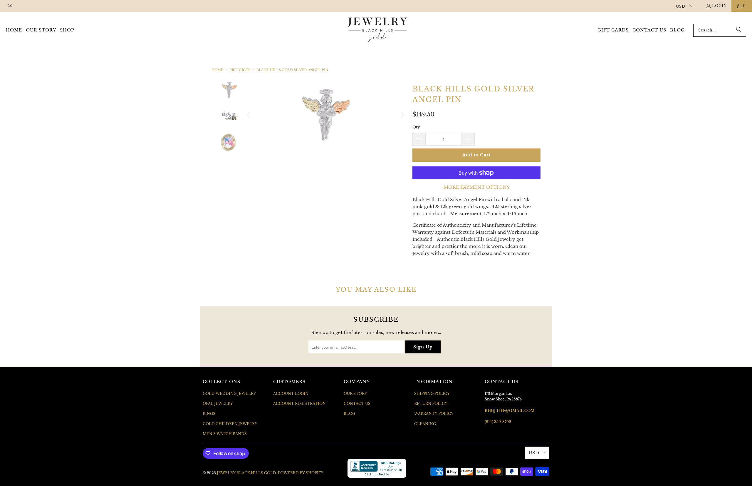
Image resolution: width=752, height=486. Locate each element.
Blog (349, 413)
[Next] (402, 115)
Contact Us (357, 403)
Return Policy (430, 403)
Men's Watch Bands (225, 434)
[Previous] (249, 115)
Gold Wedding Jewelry (229, 393)
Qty (416, 127)
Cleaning (425, 424)
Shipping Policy (432, 393)
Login (719, 6)
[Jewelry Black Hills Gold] (378, 30)
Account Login (290, 393)
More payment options (477, 187)
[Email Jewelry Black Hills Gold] (9, 6)
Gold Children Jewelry (230, 424)
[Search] (738, 30)
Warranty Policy (434, 413)
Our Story (355, 393)
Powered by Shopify (300, 473)
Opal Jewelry (218, 403)
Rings (209, 413)
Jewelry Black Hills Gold (246, 473)
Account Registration (299, 403)
